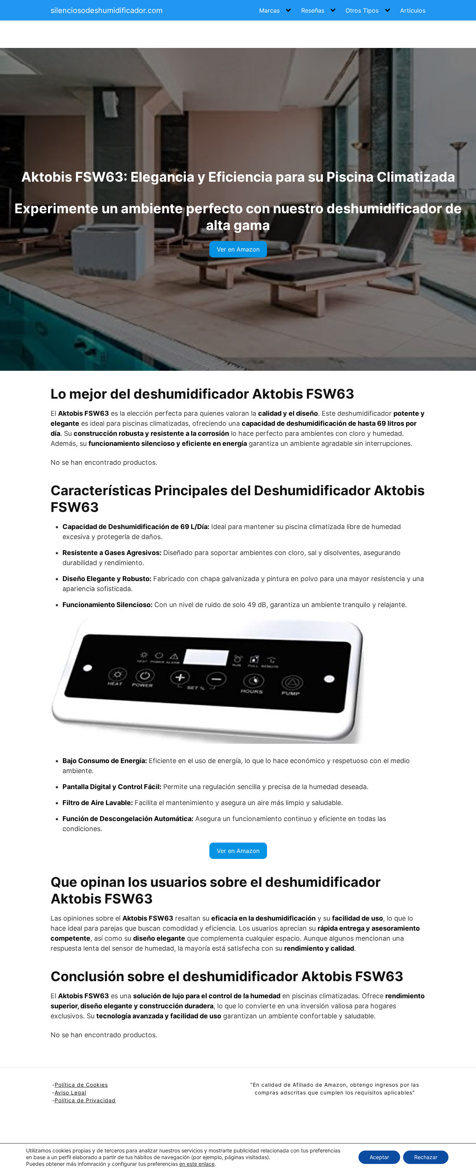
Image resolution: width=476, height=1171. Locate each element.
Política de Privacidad (85, 1100)
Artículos (412, 10)
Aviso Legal (70, 1092)
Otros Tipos (362, 10)
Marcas (269, 10)
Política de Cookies (81, 1084)
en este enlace (197, 1164)
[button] (238, 249)
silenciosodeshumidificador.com (107, 10)
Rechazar (425, 1157)
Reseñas (312, 10)
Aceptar (379, 1157)
